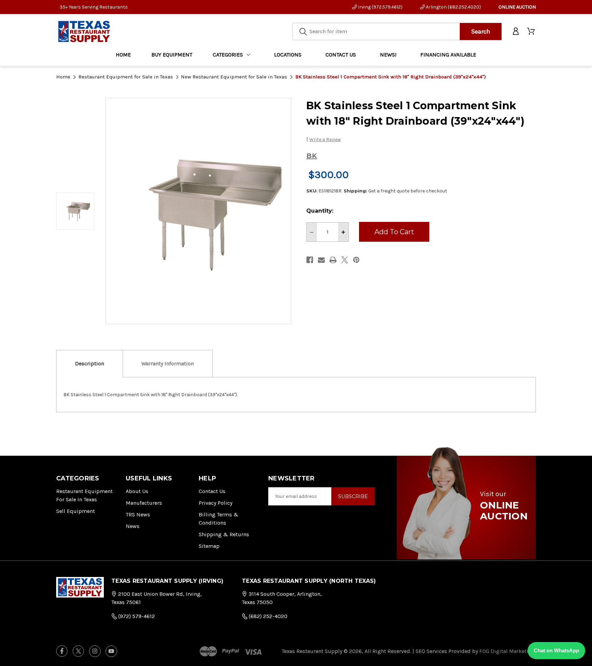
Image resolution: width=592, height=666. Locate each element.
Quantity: (319, 211)
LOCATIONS (287, 54)
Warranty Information (167, 363)
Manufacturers (144, 503)
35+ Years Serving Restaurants (94, 7)
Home (123, 54)
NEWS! (388, 54)
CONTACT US (340, 54)
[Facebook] (309, 260)
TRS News (138, 514)
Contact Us (212, 491)
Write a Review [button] (325, 139)
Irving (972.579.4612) (380, 7)
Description (89, 363)
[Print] (333, 260)
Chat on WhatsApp (556, 650)
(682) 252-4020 (267, 616)
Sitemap (209, 546)
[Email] (321, 260)
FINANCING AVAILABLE (448, 54)
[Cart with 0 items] (531, 31)
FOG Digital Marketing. (507, 651)
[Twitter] (344, 260)
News (132, 526)
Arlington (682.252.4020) (453, 7)
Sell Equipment (75, 511)
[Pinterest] (356, 260)
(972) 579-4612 (136, 616)
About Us (137, 491)
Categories (228, 54)
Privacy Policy (215, 503)
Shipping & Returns (224, 534)
